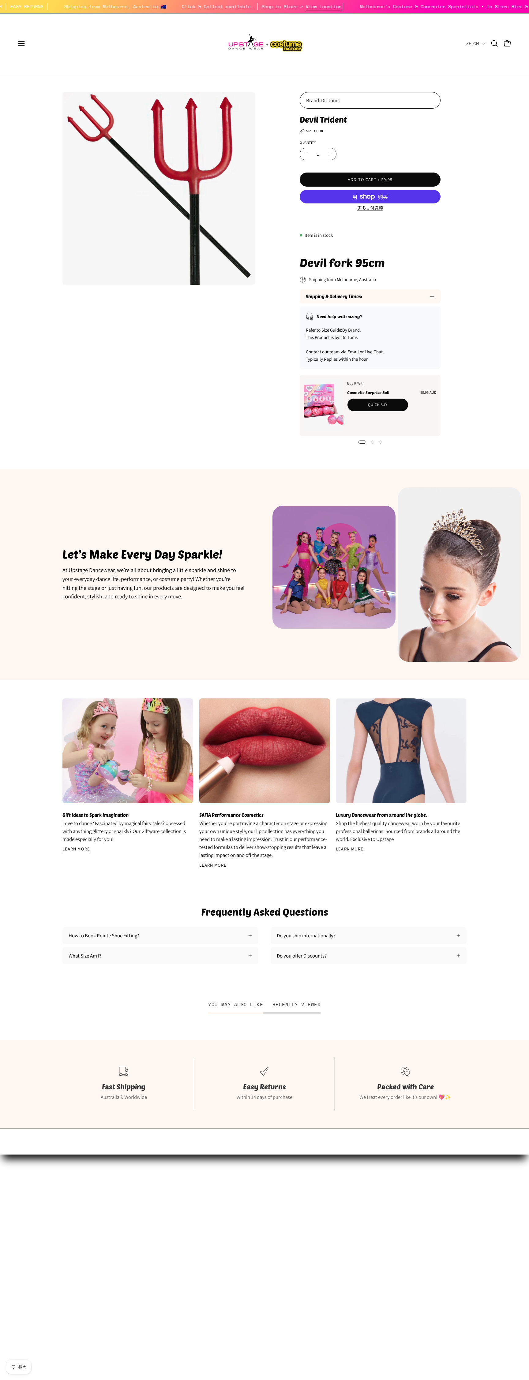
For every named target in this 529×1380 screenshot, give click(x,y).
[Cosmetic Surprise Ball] (323, 405)
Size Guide (73, 1187)
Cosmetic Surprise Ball (368, 392)
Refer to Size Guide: (324, 330)
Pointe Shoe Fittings (83, 1198)
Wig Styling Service (221, 1229)
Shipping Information (362, 1187)
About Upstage (78, 1229)
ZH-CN (472, 43)
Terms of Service (357, 1229)
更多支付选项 (370, 208)
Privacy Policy (355, 1219)
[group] (264, 783)
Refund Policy (354, 1208)
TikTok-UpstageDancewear (90, 1251)
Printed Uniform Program (89, 1208)
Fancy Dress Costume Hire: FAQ (233, 1198)
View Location (353, 6)
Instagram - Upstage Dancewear (95, 1240)
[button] (494, 43)
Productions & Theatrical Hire (232, 1219)
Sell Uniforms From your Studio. (96, 1219)
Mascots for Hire (218, 1208)
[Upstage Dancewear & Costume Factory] (264, 43)
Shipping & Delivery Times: (334, 296)
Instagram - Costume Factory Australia (241, 1240)
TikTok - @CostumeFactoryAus (233, 1251)
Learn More (76, 849)
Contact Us (352, 1240)
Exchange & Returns (361, 1198)
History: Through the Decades (232, 1187)
